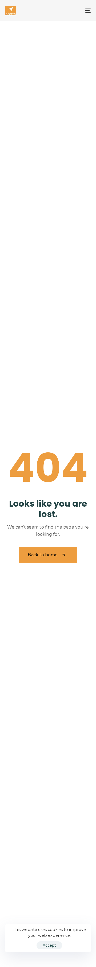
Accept (49, 945)
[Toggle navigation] (76, 10)
